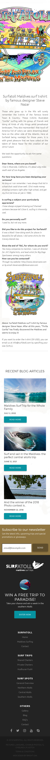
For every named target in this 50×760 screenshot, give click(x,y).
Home (25, 637)
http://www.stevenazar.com (33, 262)
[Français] (35, 20)
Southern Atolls (25, 697)
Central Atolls (25, 692)
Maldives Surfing (25, 641)
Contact (25, 646)
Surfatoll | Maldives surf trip (25, 10)
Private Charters (25, 664)
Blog (25, 715)
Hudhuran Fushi (25, 669)
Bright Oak (32, 755)
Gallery (25, 710)
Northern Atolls (25, 687)
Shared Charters (25, 660)
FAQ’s (25, 720)
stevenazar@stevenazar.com (25, 265)
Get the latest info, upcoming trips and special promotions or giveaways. (23, 533)
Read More (15, 419)
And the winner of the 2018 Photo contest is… (21, 504)
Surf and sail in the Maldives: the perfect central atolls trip (25, 455)
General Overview (25, 683)
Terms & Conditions (25, 751)
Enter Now (25, 615)
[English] (31, 20)
